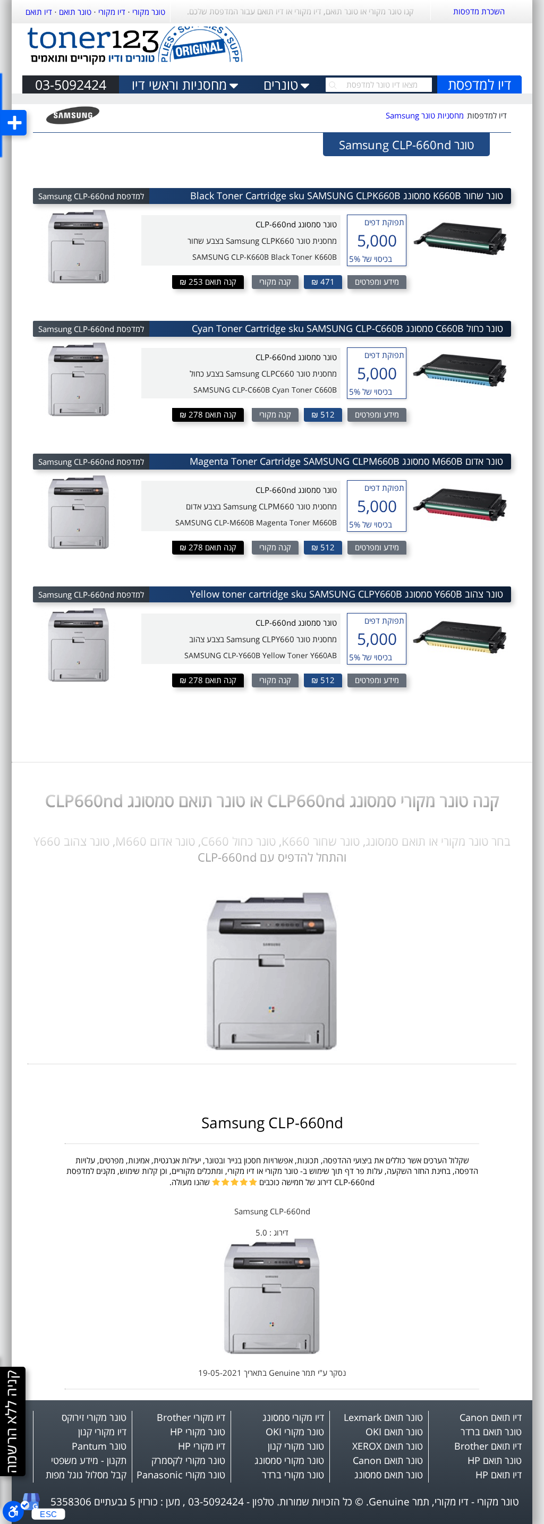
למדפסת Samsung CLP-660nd (91, 196)
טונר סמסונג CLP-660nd (296, 224)
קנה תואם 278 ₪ (208, 414)
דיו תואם (39, 11)
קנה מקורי (275, 281)
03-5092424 (70, 84)
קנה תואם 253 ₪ (208, 281)
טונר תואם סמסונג (388, 1474)
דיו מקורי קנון (102, 1431)
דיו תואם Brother (488, 1446)
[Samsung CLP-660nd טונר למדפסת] (272, 1047)
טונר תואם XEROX (387, 1446)
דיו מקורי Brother (191, 1417)
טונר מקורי (148, 11)
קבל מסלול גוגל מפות (86, 1474)
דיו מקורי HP (201, 1446)
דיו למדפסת (479, 84)
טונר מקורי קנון (296, 1446)
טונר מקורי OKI (295, 1431)
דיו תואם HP (498, 1474)
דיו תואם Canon (491, 1417)
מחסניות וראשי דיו (179, 84)
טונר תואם (75, 11)
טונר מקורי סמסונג (289, 1460)
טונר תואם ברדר (491, 1431)
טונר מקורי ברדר (293, 1474)
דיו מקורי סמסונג (293, 1417)
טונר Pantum (99, 1446)
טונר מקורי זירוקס (94, 1417)
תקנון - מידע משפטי (88, 1460)
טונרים (281, 84)
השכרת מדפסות (479, 11)
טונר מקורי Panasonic (181, 1474)
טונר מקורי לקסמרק (188, 1460)
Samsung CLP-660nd (272, 1122)
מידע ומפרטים (377, 281)
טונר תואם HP (495, 1460)
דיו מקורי (111, 11)
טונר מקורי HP (197, 1431)
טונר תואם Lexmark (383, 1417)
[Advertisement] (397, 47)
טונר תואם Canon (388, 1460)
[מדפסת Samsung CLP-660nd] (272, 1351)
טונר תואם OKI (394, 1431)
